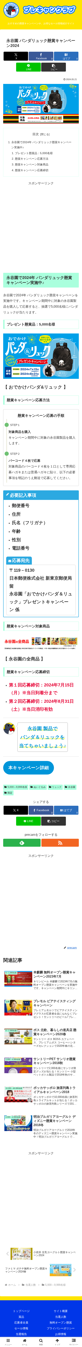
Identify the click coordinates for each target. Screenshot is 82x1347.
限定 (10, 792)
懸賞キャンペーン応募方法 (31, 158)
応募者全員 (21, 1322)
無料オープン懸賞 (61, 1322)
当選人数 (60, 1316)
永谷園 (71, 787)
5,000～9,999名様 (17, 787)
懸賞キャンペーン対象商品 (31, 164)
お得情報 (60, 1334)
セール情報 (21, 1328)
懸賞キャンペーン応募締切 (31, 170)
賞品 (21, 1316)
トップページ (21, 1311)
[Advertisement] (41, 227)
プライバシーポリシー (61, 1328)
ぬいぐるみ (40, 787)
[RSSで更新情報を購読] (60, 843)
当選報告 (21, 1334)
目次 (35, 134)
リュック (57, 787)
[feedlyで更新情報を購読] (22, 843)
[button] (53, 67)
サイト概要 (61, 1311)
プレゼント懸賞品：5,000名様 (34, 153)
